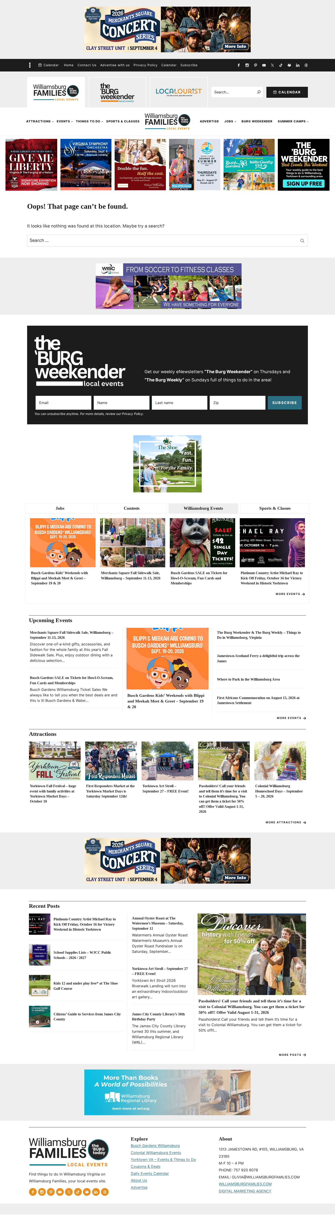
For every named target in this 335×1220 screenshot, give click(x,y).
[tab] (60, 508)
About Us (139, 1180)
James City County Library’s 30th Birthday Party (158, 1016)
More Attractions (284, 822)
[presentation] (62, 542)
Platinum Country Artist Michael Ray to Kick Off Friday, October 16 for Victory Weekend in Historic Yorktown (272, 578)
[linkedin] (298, 65)
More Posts (290, 1054)
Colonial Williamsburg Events (156, 1152)
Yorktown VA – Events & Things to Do (163, 1159)
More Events (288, 594)
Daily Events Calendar (150, 1173)
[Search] (259, 92)
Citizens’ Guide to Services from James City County (87, 1016)
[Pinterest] (255, 65)
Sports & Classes (123, 121)
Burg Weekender (257, 121)
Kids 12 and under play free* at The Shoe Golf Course (86, 985)
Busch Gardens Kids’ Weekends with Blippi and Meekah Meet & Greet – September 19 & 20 (59, 578)
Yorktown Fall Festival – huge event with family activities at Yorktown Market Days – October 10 (53, 793)
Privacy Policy (146, 65)
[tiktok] (281, 65)
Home (69, 65)
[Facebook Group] (289, 65)
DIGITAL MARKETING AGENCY (245, 1191)
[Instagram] (247, 65)
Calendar (51, 65)
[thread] (306, 65)
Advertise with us (115, 65)
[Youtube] (264, 65)
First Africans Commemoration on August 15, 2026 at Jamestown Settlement (258, 700)
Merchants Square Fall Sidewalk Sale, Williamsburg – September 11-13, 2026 (130, 575)
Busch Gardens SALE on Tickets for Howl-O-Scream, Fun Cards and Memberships (199, 578)
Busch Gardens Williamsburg (155, 1145)
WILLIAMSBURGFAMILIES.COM (245, 1184)
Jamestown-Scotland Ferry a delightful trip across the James (258, 658)
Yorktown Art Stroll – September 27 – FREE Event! (165, 788)
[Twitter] (272, 65)
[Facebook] (238, 65)
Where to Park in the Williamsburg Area (248, 679)
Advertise (209, 121)
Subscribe (189, 65)
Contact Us (86, 65)
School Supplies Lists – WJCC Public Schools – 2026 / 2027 (82, 955)
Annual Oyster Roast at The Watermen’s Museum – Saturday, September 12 (157, 923)
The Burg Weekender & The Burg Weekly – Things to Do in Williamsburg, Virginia (259, 635)
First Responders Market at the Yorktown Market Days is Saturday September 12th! (110, 791)
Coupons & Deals (145, 1166)
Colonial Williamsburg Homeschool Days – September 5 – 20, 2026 (279, 791)
